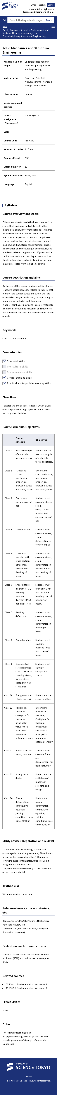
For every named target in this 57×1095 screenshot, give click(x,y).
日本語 (33, 4)
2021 (4, 26)
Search (51, 4)
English (42, 4)
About (29, 1075)
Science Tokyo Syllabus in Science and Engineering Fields (39, 10)
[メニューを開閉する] (53, 26)
